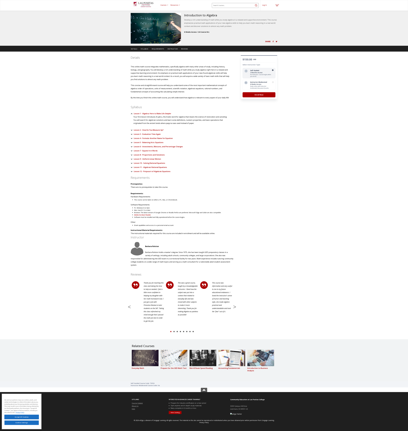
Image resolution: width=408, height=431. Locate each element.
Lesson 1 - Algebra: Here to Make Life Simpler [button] (152, 113)
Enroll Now (259, 95)
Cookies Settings (21, 423)
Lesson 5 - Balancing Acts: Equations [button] (148, 142)
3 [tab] (177, 332)
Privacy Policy (204, 422)
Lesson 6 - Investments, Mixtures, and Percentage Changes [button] (158, 146)
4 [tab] (180, 332)
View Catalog (175, 412)
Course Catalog (137, 403)
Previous (129, 306)
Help (133, 409)
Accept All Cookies (22, 417)
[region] (22, 411)
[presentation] (164, 5)
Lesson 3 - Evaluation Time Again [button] (147, 134)
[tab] (180, 113)
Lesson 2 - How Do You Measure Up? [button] (149, 130)
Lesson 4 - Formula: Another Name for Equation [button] (153, 138)
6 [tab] (187, 332)
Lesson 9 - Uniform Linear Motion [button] (147, 159)
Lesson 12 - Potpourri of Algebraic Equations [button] (152, 171)
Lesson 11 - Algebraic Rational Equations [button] (150, 167)
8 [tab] (193, 332)
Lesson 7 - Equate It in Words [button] (146, 151)
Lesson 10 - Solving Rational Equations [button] (149, 163)
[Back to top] (204, 390)
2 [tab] (174, 332)
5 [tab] (184, 332)
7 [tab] (190, 332)
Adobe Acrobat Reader (142, 215)
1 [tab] (171, 332)
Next (234, 306)
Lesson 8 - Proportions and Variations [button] (149, 155)
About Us (135, 406)
